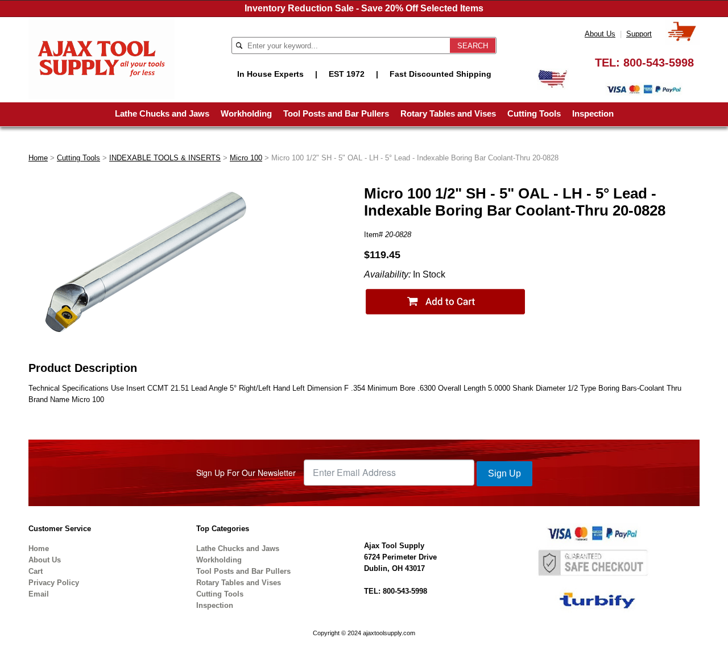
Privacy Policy (53, 582)
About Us (600, 34)
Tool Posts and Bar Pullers (336, 113)
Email (38, 594)
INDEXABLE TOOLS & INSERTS (165, 158)
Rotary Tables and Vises (448, 113)
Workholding (246, 113)
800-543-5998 (658, 62)
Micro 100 (246, 158)
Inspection (593, 113)
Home (38, 158)
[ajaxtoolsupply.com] (101, 57)
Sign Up (504, 473)
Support (639, 34)
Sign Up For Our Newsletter (246, 473)
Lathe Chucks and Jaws (162, 113)
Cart (35, 571)
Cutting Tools (534, 113)
